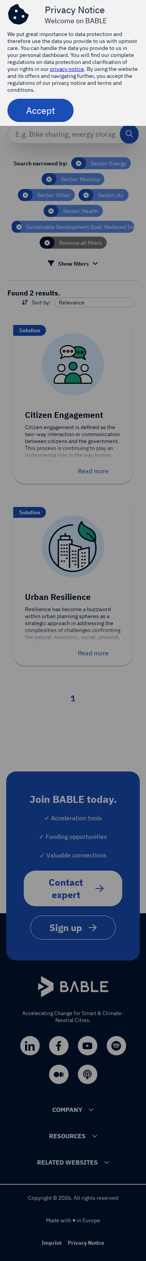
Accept (40, 110)
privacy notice (67, 68)
